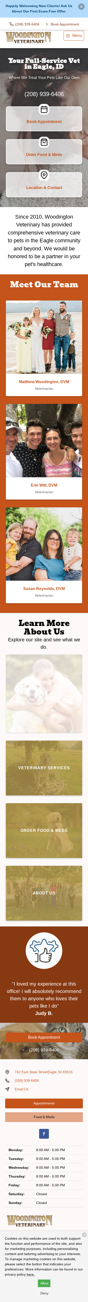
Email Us (21, 1089)
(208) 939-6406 (44, 94)
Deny (44, 1293)
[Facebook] (44, 1134)
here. (31, 1274)
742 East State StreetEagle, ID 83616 (44, 1072)
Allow (44, 1283)
